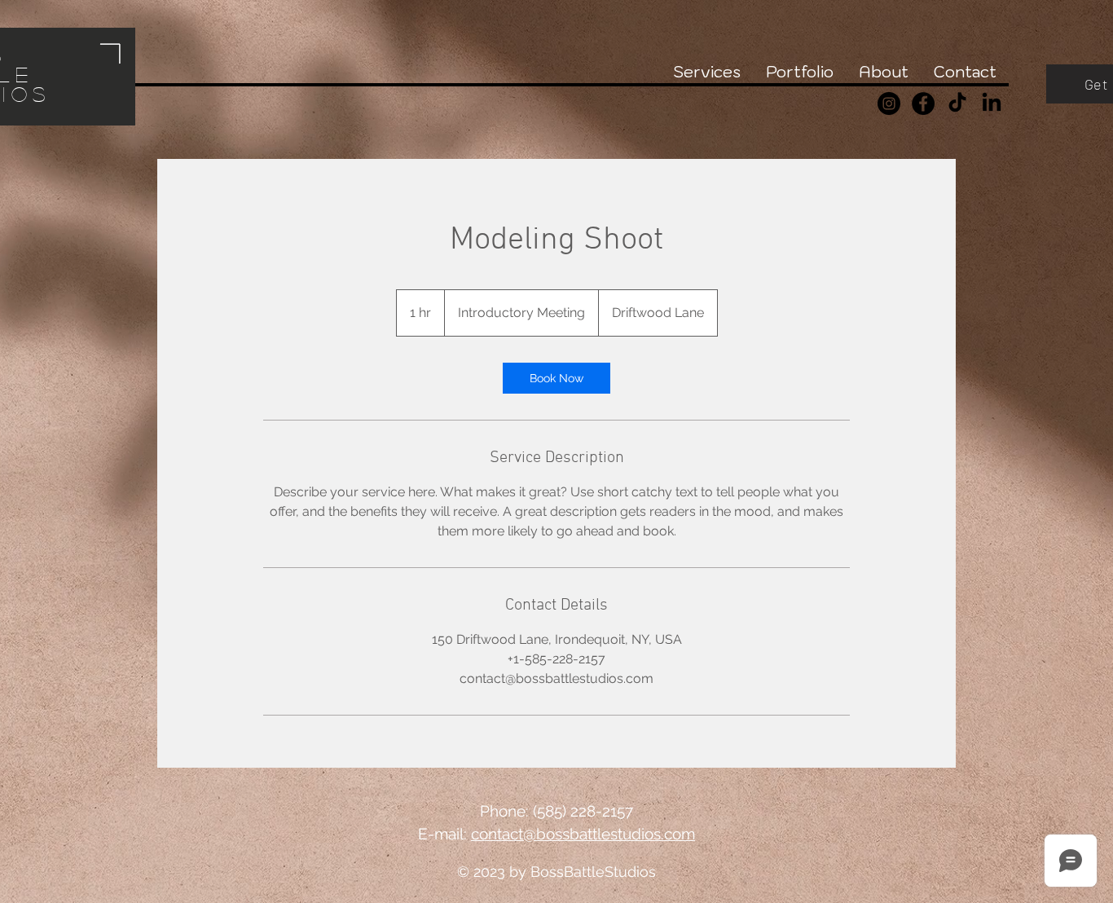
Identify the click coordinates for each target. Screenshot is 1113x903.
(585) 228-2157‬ (583, 811)
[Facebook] (923, 103)
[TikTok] (957, 103)
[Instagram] (889, 103)
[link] (556, 378)
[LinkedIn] (991, 103)
